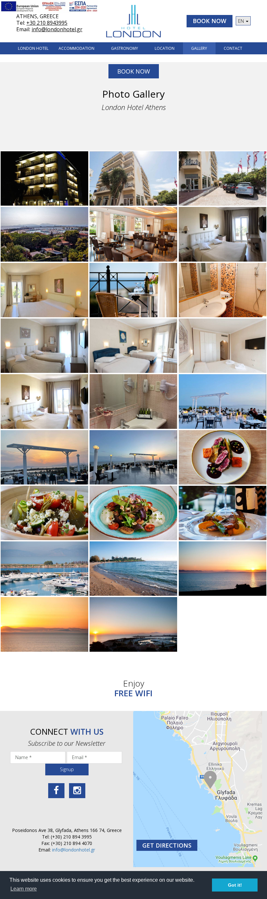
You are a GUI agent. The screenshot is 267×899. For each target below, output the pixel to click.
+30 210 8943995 (46, 22)
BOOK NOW (209, 21)
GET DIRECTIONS (166, 845)
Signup (67, 769)
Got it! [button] (235, 885)
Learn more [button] (23, 889)
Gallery (199, 48)
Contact (233, 48)
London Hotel (33, 48)
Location (165, 48)
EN (241, 21)
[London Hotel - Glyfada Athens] (133, 21)
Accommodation (76, 48)
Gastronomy (124, 48)
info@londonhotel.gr (57, 29)
